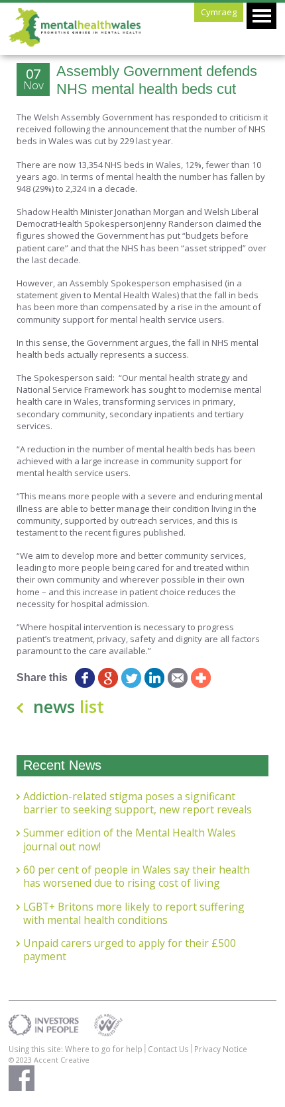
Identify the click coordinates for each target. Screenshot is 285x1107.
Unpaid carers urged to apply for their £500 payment (129, 950)
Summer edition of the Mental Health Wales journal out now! (129, 839)
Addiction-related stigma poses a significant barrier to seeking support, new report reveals (137, 803)
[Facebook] (84, 678)
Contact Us (168, 1049)
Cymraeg (219, 12)
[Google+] (107, 678)
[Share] (200, 678)
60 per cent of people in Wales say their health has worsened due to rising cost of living (136, 876)
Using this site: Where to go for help (75, 1049)
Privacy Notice (220, 1049)
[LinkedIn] (154, 678)
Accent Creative (61, 1060)
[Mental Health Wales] (75, 44)
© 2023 (21, 1060)
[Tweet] (130, 678)
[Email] (177, 678)
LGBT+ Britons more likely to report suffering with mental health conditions (134, 913)
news (68, 706)
